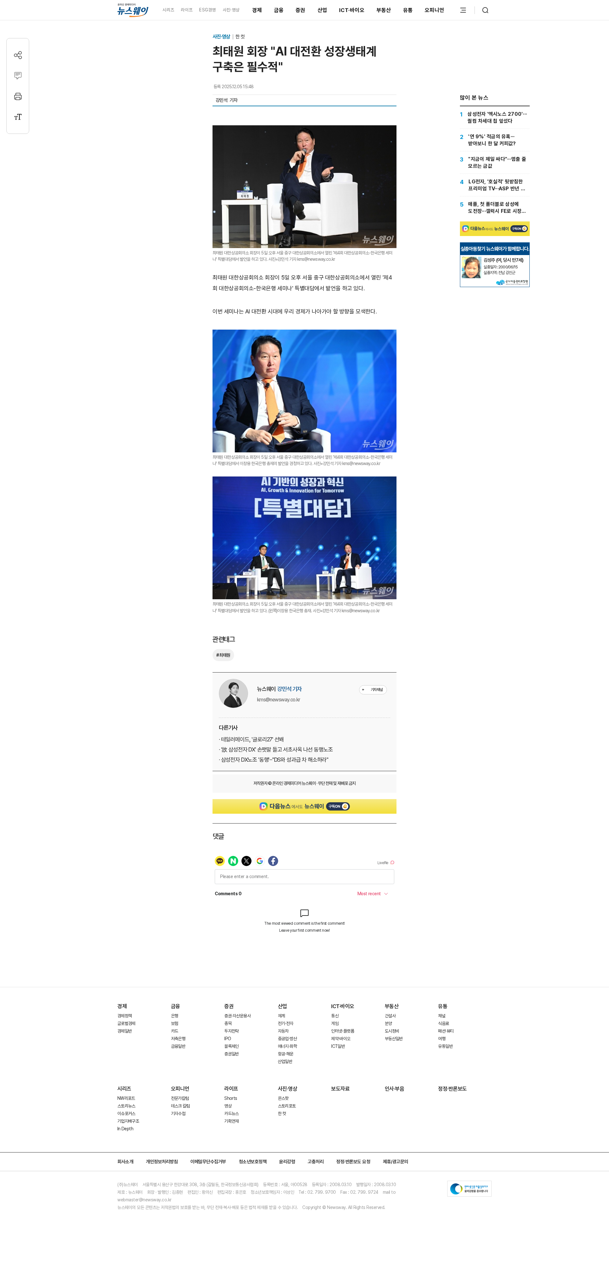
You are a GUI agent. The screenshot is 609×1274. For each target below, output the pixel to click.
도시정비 (392, 1031)
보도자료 (340, 1089)
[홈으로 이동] (132, 10)
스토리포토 (287, 1105)
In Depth (125, 1128)
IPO (227, 1038)
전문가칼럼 (180, 1098)
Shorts (230, 1098)
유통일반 (445, 1046)
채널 (441, 1015)
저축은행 (178, 1038)
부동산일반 (394, 1038)
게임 (334, 1023)
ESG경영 (207, 9)
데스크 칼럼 (180, 1105)
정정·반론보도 (452, 1089)
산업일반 (285, 1061)
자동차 (283, 1031)
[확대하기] (304, 130)
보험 (174, 1023)
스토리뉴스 (126, 1105)
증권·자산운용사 (237, 1015)
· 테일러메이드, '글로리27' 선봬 (251, 739)
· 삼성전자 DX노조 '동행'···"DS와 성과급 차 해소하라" (273, 759)
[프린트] (18, 96)
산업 (322, 10)
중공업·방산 (287, 1038)
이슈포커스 (126, 1113)
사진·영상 (231, 9)
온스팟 (283, 1098)
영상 (228, 1105)
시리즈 (168, 9)
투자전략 (231, 1031)
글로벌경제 (126, 1023)
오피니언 (434, 10)
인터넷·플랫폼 (342, 1031)
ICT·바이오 (351, 10)
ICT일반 (338, 1046)
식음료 (443, 1023)
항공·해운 (285, 1053)
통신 (334, 1015)
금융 (279, 10)
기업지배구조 (128, 1121)
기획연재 (231, 1121)
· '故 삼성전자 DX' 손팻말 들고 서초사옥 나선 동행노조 (275, 749)
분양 (388, 1023)
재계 (281, 1015)
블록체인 (231, 1046)
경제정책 (124, 1015)
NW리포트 (126, 1098)
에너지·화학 (287, 1046)
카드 (174, 1031)
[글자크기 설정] (18, 117)
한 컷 (240, 37)
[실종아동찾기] (471, 259)
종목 (228, 1023)
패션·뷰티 (446, 1031)
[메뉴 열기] (463, 10)
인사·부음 (394, 1089)
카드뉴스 (231, 1113)
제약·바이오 (340, 1038)
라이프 (187, 9)
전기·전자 (285, 1023)
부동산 (384, 10)
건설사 (390, 1015)
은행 (174, 1015)
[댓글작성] (18, 76)
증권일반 (231, 1053)
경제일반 (124, 1031)
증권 (300, 10)
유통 (408, 10)
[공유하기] (18, 55)
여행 (441, 1038)
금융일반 (178, 1046)
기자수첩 (178, 1113)
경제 (257, 10)
